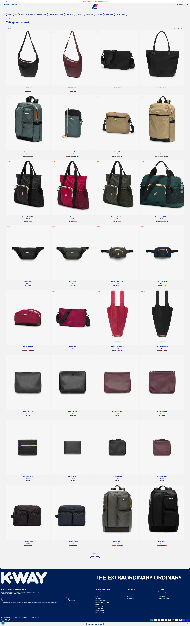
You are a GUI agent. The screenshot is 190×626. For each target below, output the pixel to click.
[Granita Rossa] (73, 350)
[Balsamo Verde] (29, 156)
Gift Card (97, 604)
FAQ (96, 596)
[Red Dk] (69, 156)
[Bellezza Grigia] (117, 91)
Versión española (99, 610)
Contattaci (98, 592)
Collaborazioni (130, 598)
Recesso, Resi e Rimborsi (102, 602)
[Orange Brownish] (26, 156)
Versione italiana (99, 608)
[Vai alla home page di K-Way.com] (95, 6)
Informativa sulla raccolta (95, 624)
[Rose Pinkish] (158, 156)
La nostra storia (131, 592)
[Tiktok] (9, 620)
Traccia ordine (99, 594)
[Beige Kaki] (118, 156)
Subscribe (72, 599)
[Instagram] (5, 620)
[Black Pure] (24, 156)
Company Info (37, 617)
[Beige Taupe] (165, 221)
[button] (179, 28)
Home (7, 18)
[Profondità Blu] (116, 285)
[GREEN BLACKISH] (32, 156)
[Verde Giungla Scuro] (162, 221)
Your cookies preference (164, 592)
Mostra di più (95, 556)
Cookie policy (161, 596)
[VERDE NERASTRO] (25, 221)
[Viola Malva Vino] (30, 91)
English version (99, 606)
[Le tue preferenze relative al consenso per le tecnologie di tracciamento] (187, 623)
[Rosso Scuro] (28, 350)
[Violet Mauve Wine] (25, 350)
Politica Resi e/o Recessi (101, 600)
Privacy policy (162, 594)
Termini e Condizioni (163, 598)
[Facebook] (2, 620)
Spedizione (98, 598)
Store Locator (130, 594)
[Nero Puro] (27, 91)
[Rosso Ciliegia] (27, 221)
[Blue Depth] (77, 156)
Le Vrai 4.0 (129, 596)
